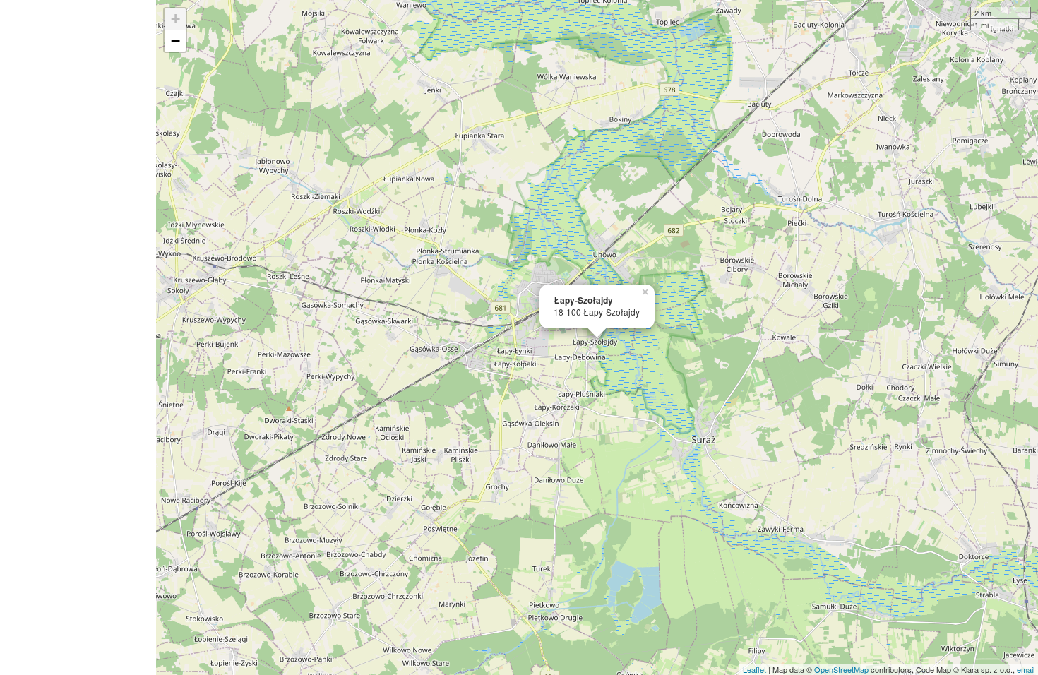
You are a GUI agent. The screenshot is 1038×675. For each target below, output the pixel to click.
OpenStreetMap (841, 669)
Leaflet (754, 669)
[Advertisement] (78, 337)
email (1025, 669)
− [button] (175, 40)
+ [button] (175, 19)
